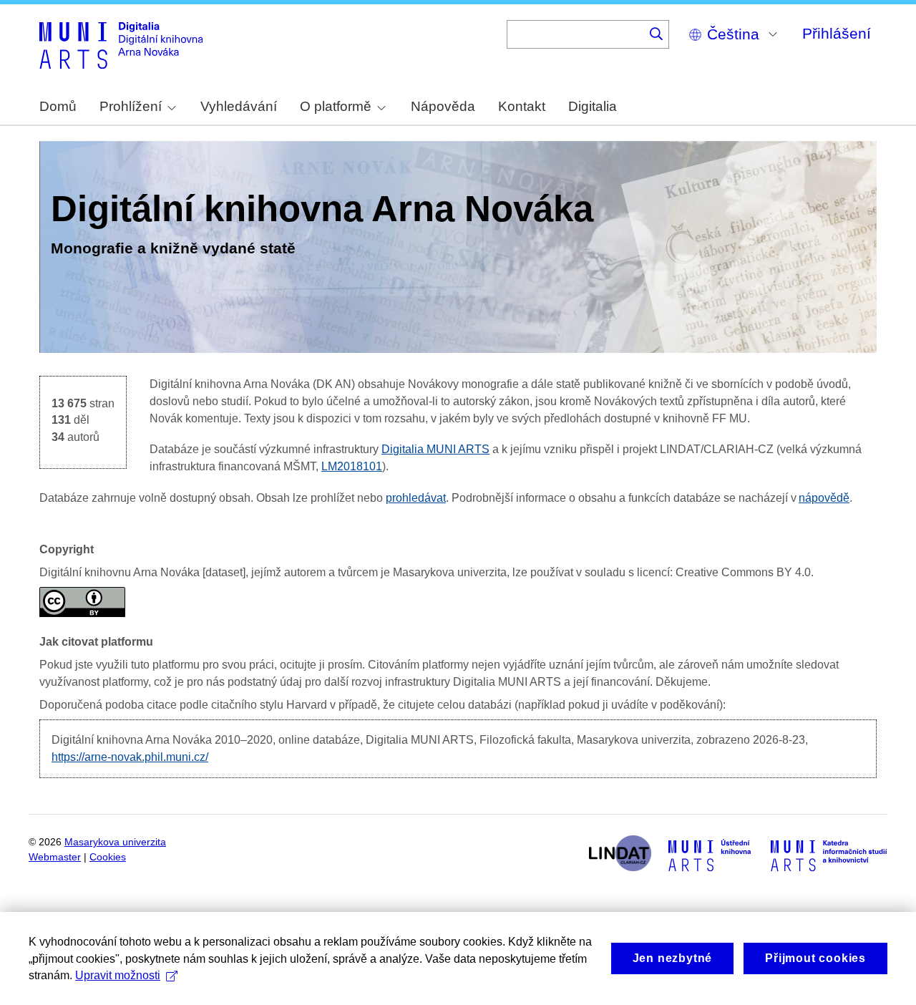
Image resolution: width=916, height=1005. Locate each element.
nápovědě (824, 498)
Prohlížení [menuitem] (130, 106)
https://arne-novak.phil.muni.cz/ (130, 757)
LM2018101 (351, 466)
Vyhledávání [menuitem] (238, 106)
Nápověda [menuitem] (443, 106)
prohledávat (416, 498)
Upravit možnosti (117, 975)
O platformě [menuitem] (335, 106)
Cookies (107, 857)
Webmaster (55, 857)
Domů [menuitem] (58, 106)
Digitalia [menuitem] (592, 106)
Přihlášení (836, 33)
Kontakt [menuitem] (521, 106)
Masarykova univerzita (115, 842)
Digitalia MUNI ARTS (435, 449)
